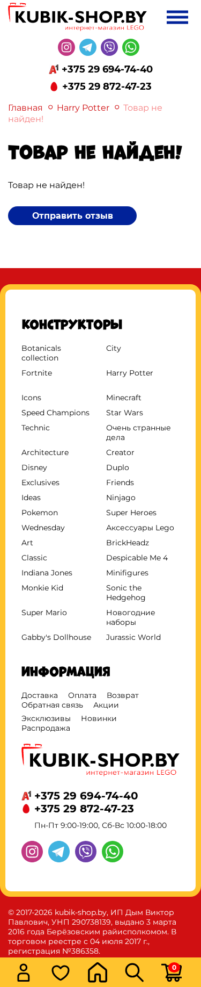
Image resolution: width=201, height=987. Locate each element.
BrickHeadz (127, 542)
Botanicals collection (41, 353)
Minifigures (127, 573)
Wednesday (43, 527)
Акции (106, 705)
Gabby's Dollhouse (56, 637)
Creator (120, 452)
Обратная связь (52, 705)
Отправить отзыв (72, 216)
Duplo (117, 467)
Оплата (82, 695)
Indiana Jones (46, 573)
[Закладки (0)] (66, 973)
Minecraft (124, 397)
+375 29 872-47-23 (107, 86)
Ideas (31, 497)
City (113, 348)
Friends (120, 482)
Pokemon (39, 512)
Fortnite (36, 373)
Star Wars (124, 412)
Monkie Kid (42, 588)
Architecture (45, 452)
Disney (34, 467)
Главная (25, 108)
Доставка (39, 695)
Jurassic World (133, 637)
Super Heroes (131, 512)
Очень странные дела (138, 432)
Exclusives (40, 482)
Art (27, 542)
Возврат (123, 695)
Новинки (99, 718)
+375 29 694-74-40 (107, 69)
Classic (34, 558)
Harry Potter (83, 108)
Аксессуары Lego (140, 527)
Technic (35, 428)
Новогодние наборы (130, 617)
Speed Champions (55, 412)
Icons (31, 397)
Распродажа (45, 728)
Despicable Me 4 (137, 558)
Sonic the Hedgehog (126, 592)
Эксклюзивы (46, 718)
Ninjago (121, 497)
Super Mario (44, 612)
